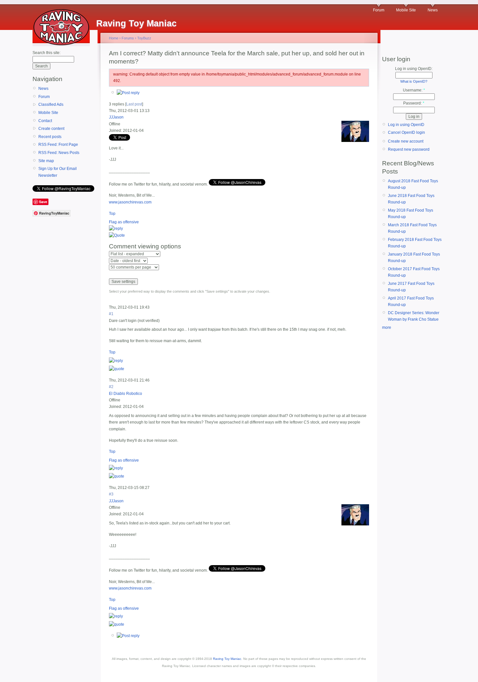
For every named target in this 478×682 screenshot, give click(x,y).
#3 (111, 494)
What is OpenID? (413, 81)
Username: (414, 90)
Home (113, 38)
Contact (45, 120)
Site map (46, 161)
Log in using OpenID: (413, 68)
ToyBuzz (144, 38)
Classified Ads (50, 104)
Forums (128, 38)
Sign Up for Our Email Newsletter (57, 171)
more (386, 327)
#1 (111, 314)
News (433, 10)
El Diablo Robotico (125, 393)
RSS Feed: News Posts (58, 152)
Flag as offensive (124, 222)
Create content (51, 128)
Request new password (409, 149)
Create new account (405, 141)
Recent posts (49, 136)
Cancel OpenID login (406, 132)
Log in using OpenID (406, 124)
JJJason (116, 117)
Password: (413, 103)
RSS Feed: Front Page (58, 144)
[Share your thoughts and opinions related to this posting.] (128, 92)
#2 (111, 386)
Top (112, 213)
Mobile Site (406, 10)
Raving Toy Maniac (227, 659)
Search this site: (46, 52)
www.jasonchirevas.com (130, 202)
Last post (134, 104)
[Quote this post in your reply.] (117, 235)
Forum (378, 10)
